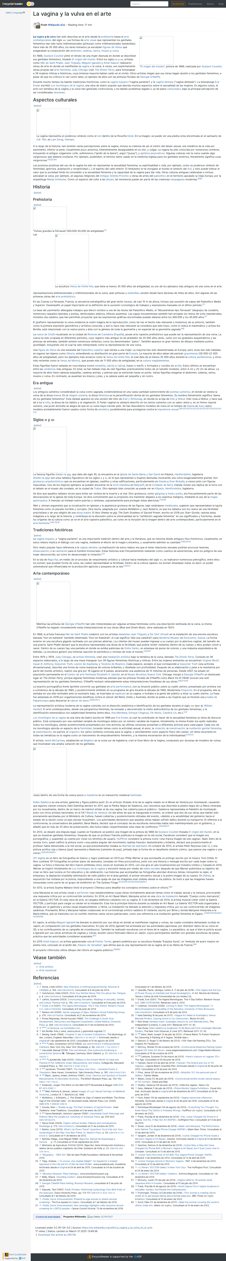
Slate (45, 842)
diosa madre (83, 512)
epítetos (145, 153)
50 (209, 913)
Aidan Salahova (42, 802)
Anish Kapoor (111, 62)
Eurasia (133, 353)
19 (182, 541)
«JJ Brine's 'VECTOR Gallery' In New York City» (162, 1167)
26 (179, 681)
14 (219, 408)
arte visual (90, 40)
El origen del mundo (152, 66)
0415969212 (68, 1126)
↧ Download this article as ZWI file (55, 1234)
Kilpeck (159, 488)
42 (123, 882)
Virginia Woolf (210, 660)
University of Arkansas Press (85, 1116)
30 (94, 700)
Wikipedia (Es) (56, 24)
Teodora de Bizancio (113, 663)
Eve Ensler (122, 717)
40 (54, 852)
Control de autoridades (48, 1216)
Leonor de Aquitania (85, 663)
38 (43, 852)
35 (160, 826)
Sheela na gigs (41, 477)
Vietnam (69, 139)
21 (103, 554)
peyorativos (158, 153)
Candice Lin (169, 712)
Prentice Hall (58, 1002)
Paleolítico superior (92, 349)
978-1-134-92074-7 (110, 1047)
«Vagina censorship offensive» (196, 1097)
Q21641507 (107, 1216)
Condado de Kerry (162, 484)
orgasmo (74, 731)
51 (213, 913)
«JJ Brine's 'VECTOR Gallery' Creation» (157, 1173)
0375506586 (55, 1009)
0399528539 (55, 996)
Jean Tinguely (72, 62)
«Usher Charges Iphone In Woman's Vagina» (161, 1161)
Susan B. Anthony (43, 663)
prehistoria (107, 36)
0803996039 (65, 1025)
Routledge (44, 1126)
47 (145, 882)
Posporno (186, 690)
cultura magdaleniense (156, 360)
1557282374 (49, 1120)
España (119, 334)
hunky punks (175, 493)
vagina (40, 36)
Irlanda (163, 481)
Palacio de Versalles (89, 945)
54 (35, 916)
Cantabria (107, 334)
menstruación (177, 728)
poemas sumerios (180, 391)
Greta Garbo (131, 648)
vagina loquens (119, 81)
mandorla (92, 795)
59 (115, 949)
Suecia (201, 637)
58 (194, 944)
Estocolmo (190, 637)
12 (192, 408)
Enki (172, 398)
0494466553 (146, 1012)
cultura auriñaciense (199, 357)
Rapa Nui (53, 559)
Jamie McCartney (54, 740)
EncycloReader (100, 1256)
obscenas (59, 92)
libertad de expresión (134, 845)
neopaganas (177, 179)
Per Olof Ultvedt (159, 634)
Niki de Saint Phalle (51, 62)
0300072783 (120, 1072)
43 (131, 882)
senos (96, 50)
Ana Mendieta (119, 712)
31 (98, 700)
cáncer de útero (79, 700)
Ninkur (181, 398)
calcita (110, 365)
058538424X (68, 990)
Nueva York (154, 674)
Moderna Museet (169, 637)
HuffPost (122, 838)
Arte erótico (46, 966)
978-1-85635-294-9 (56, 1104)
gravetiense (191, 353)
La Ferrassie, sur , (64, 1028)
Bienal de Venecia (97, 812)
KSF (24, 1258)
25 (149, 651)
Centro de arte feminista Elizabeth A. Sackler (93, 674)
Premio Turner (103, 941)
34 (191, 734)
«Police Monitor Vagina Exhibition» (191, 1088)
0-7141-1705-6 (51, 1082)
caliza (120, 365)
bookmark (178, 3)
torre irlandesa (121, 484)
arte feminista (62, 69)
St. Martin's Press (92, 1132)
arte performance (121, 686)
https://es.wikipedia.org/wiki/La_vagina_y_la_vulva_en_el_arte (117, 1227)
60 (118, 949)
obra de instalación (167, 896)
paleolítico (160, 175)
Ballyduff (139, 484)
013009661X (84, 1003)
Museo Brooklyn (136, 674)
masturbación (44, 731)
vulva (53, 36)
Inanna (57, 395)
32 (185, 712)
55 (38, 916)
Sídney (207, 875)
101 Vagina (39, 858)
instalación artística (118, 656)
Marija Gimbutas (56, 179)
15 (161, 500)
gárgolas (160, 493)
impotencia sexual (167, 409)
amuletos (103, 409)
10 (183, 408)
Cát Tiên (41, 139)
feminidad (86, 728)
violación (160, 728)
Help (221, 3)
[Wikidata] (90, 1216)
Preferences (195, 3)
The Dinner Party (104, 69)
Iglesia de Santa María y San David (140, 474)
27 (183, 681)
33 (188, 734)
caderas (87, 50)
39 (46, 852)
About (210, 3)
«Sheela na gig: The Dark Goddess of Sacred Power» (84, 1107)
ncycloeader (12, 3)
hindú (130, 135)
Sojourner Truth (64, 663)
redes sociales (151, 868)
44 (134, 882)
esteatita (100, 365)
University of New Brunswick (199, 1009)
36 (164, 826)
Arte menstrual (47, 970)
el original (62, 1167)
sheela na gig (63, 474)
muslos (105, 50)
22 (125, 566)
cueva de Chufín (46, 334)
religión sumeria (78, 395)
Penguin (121, 993)
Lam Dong (57, 139)
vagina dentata (164, 81)
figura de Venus (47, 349)
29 (91, 700)
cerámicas (50, 369)
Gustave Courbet (212, 66)
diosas (110, 179)
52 (216, 913)
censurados (174, 88)
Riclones (92, 334)
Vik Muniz (155, 712)
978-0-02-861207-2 (88, 1037)
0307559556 (57, 1015)
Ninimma (104, 395)
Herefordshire (183, 474)
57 (94, 936)
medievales (171, 505)
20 (185, 541)
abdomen (75, 50)
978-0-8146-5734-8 (78, 1066)
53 (220, 913)
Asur (201, 405)
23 (128, 566)
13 (202, 408)
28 (186, 681)
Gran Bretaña (177, 481)
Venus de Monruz (70, 360)
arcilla (178, 365)
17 (54, 522)
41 (120, 882)
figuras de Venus (112, 47)
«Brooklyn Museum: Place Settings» (60, 1173)
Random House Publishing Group (107, 1012)
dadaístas (124, 634)
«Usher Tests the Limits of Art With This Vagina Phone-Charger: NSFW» (175, 1154)
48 (170, 887)
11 (189, 408)
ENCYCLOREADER (17, 1254)
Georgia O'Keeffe (150, 76)
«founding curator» (66, 1177)
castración (61, 550)
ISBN (59, 990)
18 (57, 522)
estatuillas (133, 292)
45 (138, 882)
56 (41, 916)
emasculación (41, 550)
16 (164, 500)
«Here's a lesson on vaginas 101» (202, 1056)
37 (167, 826)
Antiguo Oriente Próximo (114, 175)
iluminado (136, 795)
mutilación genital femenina (205, 728)
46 (141, 882)
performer (83, 892)
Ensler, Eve (47, 1005)
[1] (104, 1031)
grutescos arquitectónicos (48, 481)
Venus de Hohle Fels (81, 286)
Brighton (89, 740)
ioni (99, 135)
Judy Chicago (80, 69)
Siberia (71, 353)
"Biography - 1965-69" (54, 1154)
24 (145, 651)
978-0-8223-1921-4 (105, 1193)
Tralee (97, 488)
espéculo (120, 693)
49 (206, 913)
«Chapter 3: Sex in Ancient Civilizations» (85, 1034)
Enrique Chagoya (139, 712)
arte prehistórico (65, 296)
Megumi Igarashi (91, 62)
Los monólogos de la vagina (67, 85)
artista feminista (85, 656)
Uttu (47, 402)
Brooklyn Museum (84, 1183)
